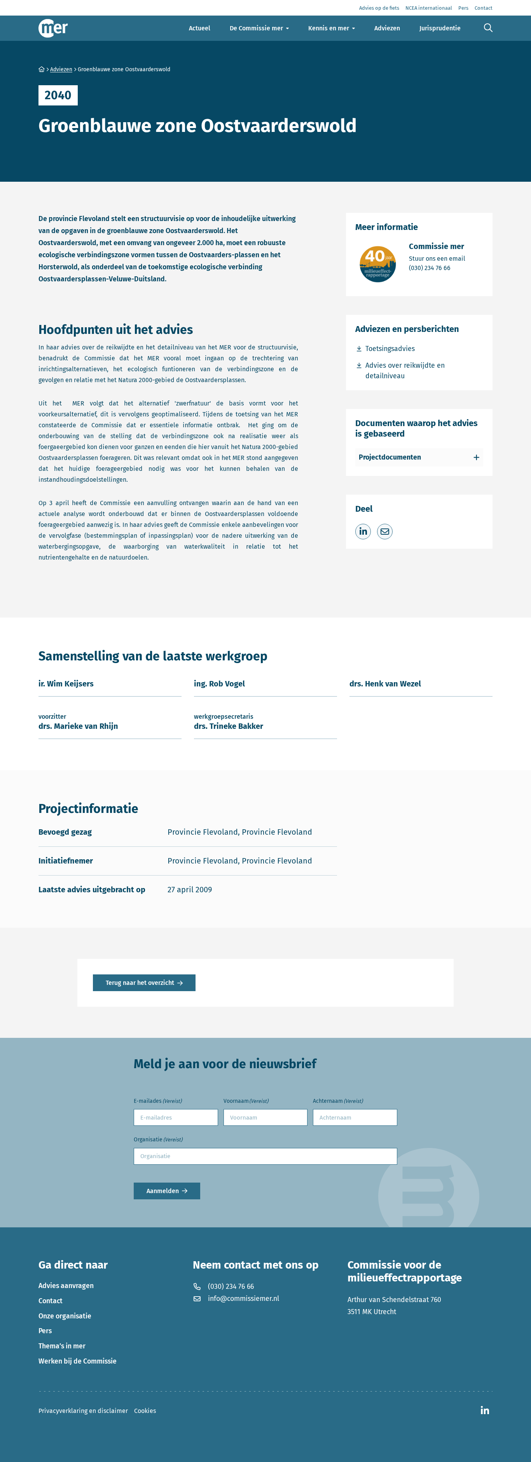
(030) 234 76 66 (437, 268)
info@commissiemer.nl (243, 1298)
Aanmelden (163, 1191)
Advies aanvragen (66, 1285)
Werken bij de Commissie (77, 1361)
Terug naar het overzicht (140, 982)
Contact (50, 1301)
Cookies (145, 1411)
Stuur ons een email (437, 258)
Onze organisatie (64, 1316)
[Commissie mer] (53, 28)
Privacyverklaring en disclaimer (83, 1411)
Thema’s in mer (62, 1346)
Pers (45, 1331)
